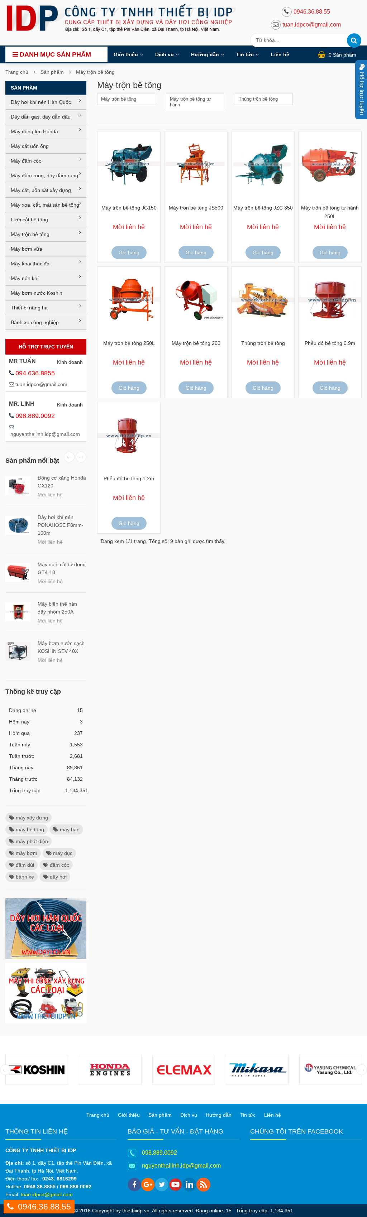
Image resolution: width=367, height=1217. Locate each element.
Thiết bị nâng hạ (29, 308)
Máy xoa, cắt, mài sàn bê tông (45, 205)
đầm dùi (24, 865)
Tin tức (245, 54)
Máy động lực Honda (34, 131)
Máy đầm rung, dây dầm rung (44, 175)
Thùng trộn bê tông (258, 99)
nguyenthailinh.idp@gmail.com (45, 434)
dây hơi (57, 877)
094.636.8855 (35, 373)
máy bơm (25, 853)
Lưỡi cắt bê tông (29, 219)
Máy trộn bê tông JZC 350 (263, 208)
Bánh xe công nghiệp (35, 322)
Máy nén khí (25, 278)
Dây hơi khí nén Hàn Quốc (41, 102)
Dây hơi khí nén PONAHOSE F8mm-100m (61, 525)
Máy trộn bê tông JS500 (196, 208)
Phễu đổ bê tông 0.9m (330, 343)
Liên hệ (280, 54)
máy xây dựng (31, 818)
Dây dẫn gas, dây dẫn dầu (41, 117)
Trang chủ (16, 72)
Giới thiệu (126, 54)
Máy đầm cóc (26, 161)
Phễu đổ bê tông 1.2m (129, 478)
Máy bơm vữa (26, 249)
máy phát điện (31, 841)
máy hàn (69, 829)
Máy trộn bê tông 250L (129, 343)
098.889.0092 (35, 415)
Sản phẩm (52, 72)
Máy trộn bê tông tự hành (190, 101)
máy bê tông (29, 829)
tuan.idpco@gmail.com (311, 24)
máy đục (62, 853)
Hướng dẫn (205, 54)
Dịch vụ (164, 54)
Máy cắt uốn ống (30, 146)
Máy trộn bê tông (95, 72)
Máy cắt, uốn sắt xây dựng (41, 190)
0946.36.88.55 (312, 12)
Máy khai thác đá (30, 263)
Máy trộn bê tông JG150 (129, 208)
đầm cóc (58, 865)
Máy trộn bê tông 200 (196, 343)
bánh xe (24, 877)
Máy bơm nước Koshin (36, 293)
